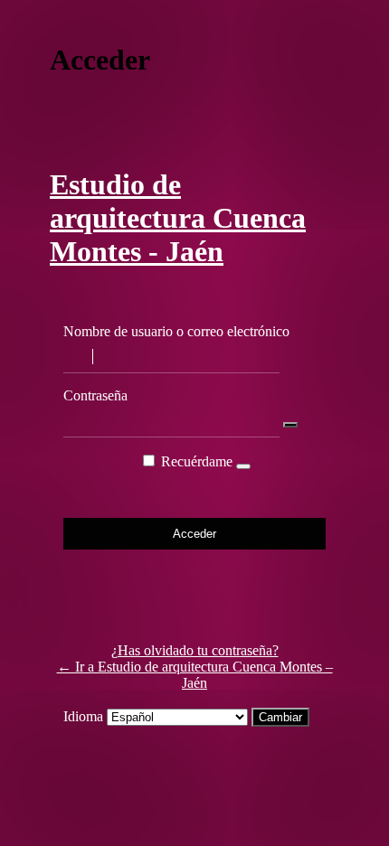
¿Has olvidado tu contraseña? (195, 650)
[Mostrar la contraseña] (290, 425)
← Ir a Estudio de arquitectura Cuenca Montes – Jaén (195, 675)
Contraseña (95, 395)
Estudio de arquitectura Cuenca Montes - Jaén (178, 218)
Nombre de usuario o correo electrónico (176, 331)
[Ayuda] (243, 466)
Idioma (83, 716)
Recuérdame (196, 461)
